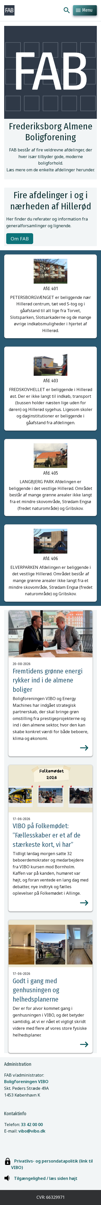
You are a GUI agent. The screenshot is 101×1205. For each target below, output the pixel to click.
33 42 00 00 (32, 1124)
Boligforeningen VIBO (26, 1081)
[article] (50, 683)
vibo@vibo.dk (31, 1131)
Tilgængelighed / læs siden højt (45, 1178)
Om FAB (20, 239)
